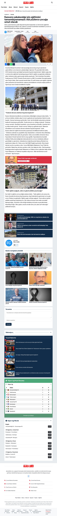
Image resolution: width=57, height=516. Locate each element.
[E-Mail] (14, 245)
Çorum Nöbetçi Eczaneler (12, 480)
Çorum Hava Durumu (35, 480)
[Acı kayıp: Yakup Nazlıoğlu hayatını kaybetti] (17, 259)
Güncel (15, 7)
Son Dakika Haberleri (10, 490)
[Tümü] (50, 332)
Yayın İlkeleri (36, 512)
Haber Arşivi (33, 490)
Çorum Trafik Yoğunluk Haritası (37, 483)
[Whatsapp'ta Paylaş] (11, 64)
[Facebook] (17, 245)
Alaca (10, 7)
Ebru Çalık (16, 242)
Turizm (26, 511)
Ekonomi (7, 511)
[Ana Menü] (5, 2)
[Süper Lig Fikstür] (50, 420)
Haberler (6, 14)
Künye (15, 512)
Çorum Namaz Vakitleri (11, 483)
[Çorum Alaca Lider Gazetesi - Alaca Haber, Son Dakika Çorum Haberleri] (28, 2)
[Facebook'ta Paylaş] (6, 64)
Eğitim (32, 7)
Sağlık (12, 511)
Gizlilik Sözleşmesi (36, 511)
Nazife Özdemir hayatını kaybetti (38, 302)
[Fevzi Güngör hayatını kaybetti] (17, 277)
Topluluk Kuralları (25, 512)
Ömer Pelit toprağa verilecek (37, 285)
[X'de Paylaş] (8, 64)
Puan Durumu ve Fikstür (11, 487)
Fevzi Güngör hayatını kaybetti (14, 285)
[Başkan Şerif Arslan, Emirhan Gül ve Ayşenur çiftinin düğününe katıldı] (40, 259)
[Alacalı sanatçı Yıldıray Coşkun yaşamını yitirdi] (17, 294)
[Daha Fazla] (14, 64)
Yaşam (27, 7)
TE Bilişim (48, 511)
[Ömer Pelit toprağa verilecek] (40, 277)
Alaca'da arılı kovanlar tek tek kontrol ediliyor (29, 11)
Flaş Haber (4, 7)
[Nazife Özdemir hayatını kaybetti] (40, 294)
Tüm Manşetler (34, 487)
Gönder (9, 324)
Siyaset (21, 7)
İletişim (8, 512)
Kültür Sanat (19, 511)
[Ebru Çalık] (9, 243)
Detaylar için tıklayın (28, 415)
